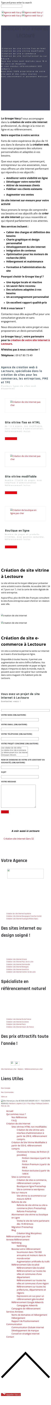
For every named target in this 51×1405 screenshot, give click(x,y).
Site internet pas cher (8, 1069)
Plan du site (5, 1106)
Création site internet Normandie (18, 964)
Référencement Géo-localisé (30, 1267)
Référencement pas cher (33, 1069)
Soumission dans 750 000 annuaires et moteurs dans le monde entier (31, 1255)
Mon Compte (5, 1088)
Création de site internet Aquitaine (18, 914)
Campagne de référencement (26, 1308)
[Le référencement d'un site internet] (14, 753)
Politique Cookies (42, 1103)
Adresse (4, 1097)
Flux (29, 1103)
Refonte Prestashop (26, 1211)
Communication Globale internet (28, 1327)
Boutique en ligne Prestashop (31, 1186)
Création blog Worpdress (29, 1233)
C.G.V (24, 1103)
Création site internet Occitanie (17, 1022)
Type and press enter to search (16, 2)
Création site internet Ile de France (18, 1019)
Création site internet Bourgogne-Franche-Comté (23, 916)
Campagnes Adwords (27, 1305)
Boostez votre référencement (26, 1249)
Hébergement (18, 1318)
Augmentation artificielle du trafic (33, 1261)
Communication (14, 1324)
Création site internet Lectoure (25, 32)
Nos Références (19, 1117)
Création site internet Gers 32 (19, 838)
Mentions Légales (15, 1103)
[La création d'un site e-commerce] (14, 750)
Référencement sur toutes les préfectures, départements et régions (31, 1289)
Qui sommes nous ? (16, 1114)
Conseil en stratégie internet (25, 1333)
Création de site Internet (18, 1123)
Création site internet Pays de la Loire (19, 962)
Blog (33, 1103)
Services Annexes (14, 1311)
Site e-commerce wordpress (30, 1189)
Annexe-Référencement (17, 1239)
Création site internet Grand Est (17, 969)
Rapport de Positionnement (25, 1321)
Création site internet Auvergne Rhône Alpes (22, 919)
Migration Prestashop (22, 1227)
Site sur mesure (19, 1192)
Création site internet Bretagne (17, 967)
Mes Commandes (7, 1092)
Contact (10, 1336)
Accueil (9, 1111)
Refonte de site (19, 1202)
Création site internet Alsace (16, 959)
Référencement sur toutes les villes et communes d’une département (31, 1274)
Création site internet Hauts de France (20, 1027)
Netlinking (16, 1242)
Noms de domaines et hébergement (29, 1314)
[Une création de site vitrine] (14, 748)
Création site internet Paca (16, 1024)
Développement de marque (25, 1330)
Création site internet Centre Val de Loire (21, 972)
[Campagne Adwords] (14, 755)
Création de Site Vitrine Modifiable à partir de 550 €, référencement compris (29, 1145)
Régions (21, 1069)
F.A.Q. (14, 1120)
